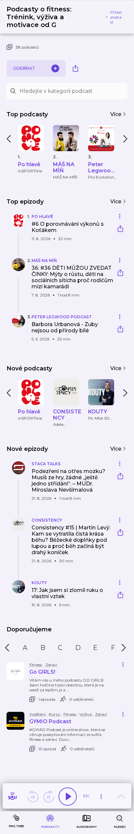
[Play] (67, 796)
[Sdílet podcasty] (75, 68)
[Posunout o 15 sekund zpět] (33, 796)
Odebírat (24, 68)
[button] (60, 231)
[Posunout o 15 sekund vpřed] (48, 796)
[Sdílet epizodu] (120, 229)
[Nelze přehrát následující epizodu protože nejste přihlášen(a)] (87, 796)
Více (116, 114)
